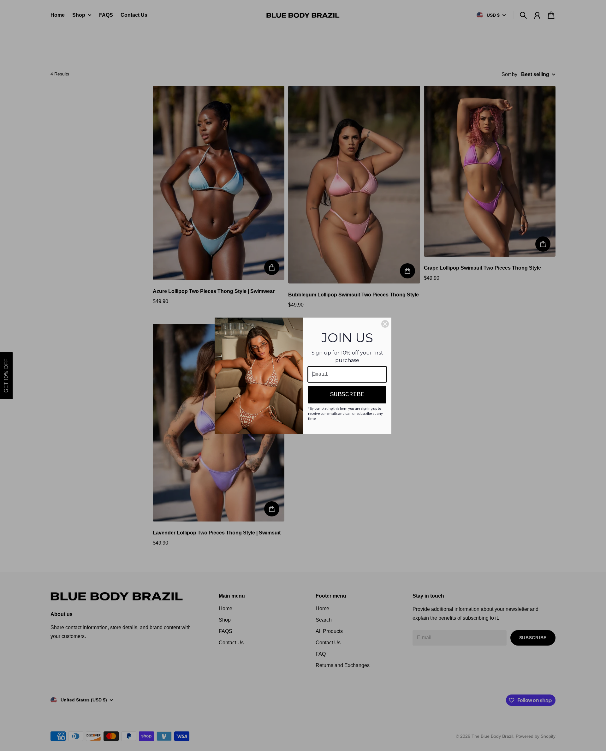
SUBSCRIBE (347, 394)
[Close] (385, 324)
